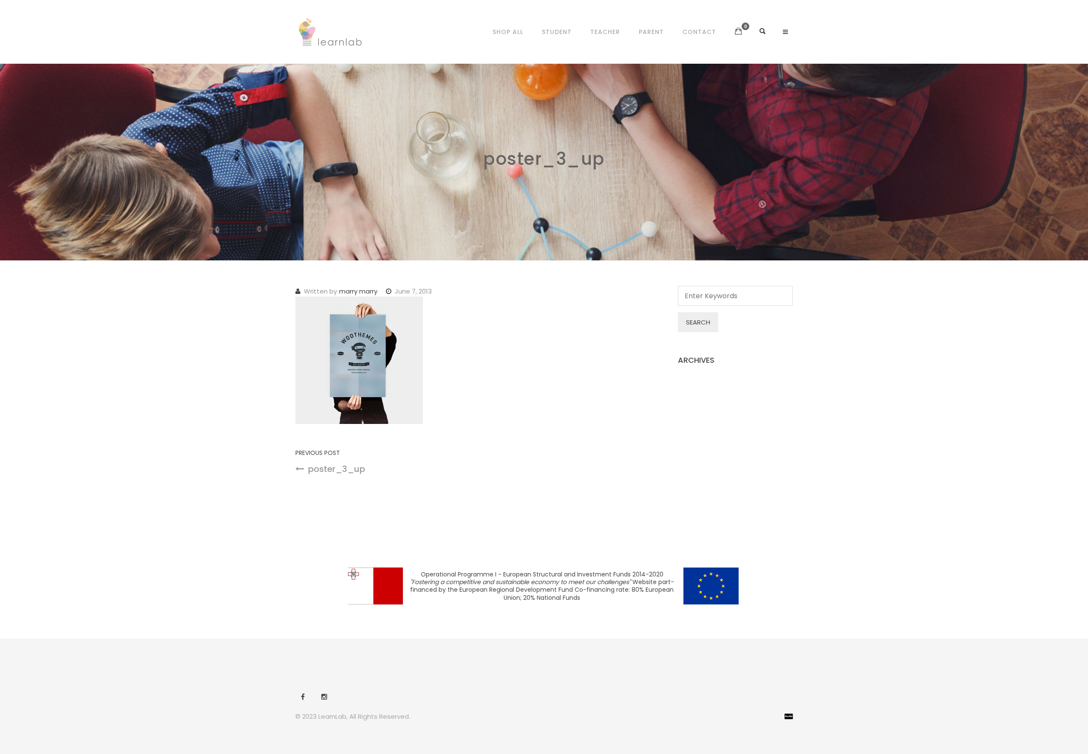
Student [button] (557, 32)
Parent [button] (651, 32)
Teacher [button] (605, 32)
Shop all (508, 32)
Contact (699, 32)
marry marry (358, 291)
